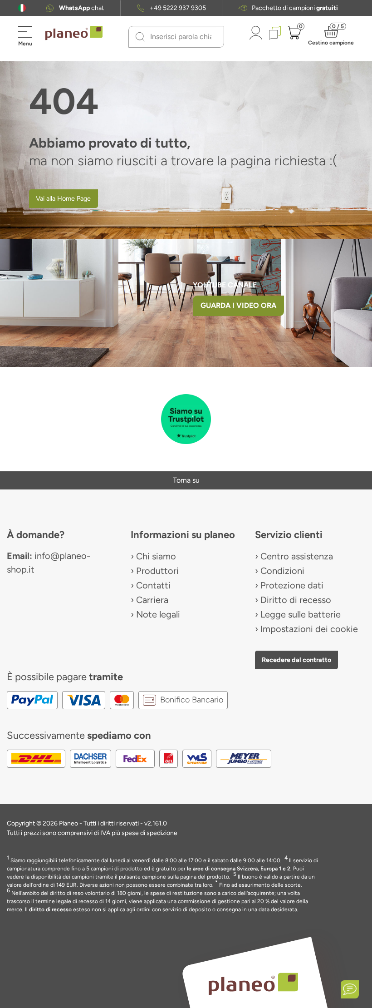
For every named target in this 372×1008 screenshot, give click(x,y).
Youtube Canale (226, 285)
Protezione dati (291, 585)
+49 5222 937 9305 (178, 8)
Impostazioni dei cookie (309, 628)
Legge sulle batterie (300, 614)
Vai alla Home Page (63, 198)
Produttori (157, 570)
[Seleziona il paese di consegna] (22, 8)
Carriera (152, 599)
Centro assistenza (296, 556)
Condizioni (282, 570)
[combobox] (182, 37)
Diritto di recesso (295, 599)
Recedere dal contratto (296, 660)
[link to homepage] (74, 33)
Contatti (153, 585)
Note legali (158, 614)
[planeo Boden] (253, 983)
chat (81, 8)
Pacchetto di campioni (295, 8)
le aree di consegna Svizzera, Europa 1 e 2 (238, 868)
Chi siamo (156, 556)
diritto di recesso (50, 909)
